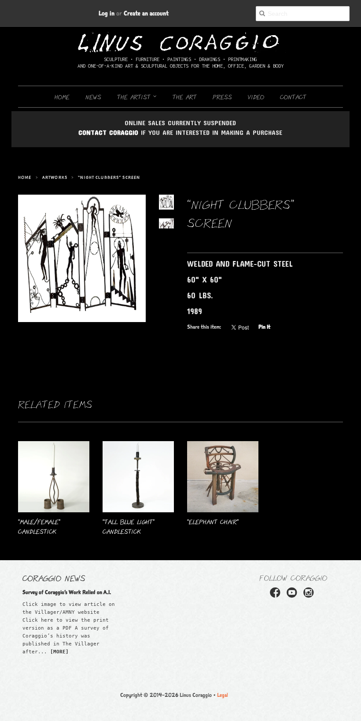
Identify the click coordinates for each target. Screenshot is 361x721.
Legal (222, 695)
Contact (293, 96)
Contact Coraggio (108, 132)
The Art (185, 96)
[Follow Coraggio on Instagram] (310, 595)
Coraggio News (53, 577)
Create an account (146, 13)
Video (256, 96)
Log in (106, 13)
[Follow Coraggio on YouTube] (293, 595)
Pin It (264, 326)
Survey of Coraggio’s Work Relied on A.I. (66, 592)
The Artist (135, 96)
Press (222, 96)
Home (62, 96)
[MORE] (59, 652)
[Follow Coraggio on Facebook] (276, 595)
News (93, 96)
